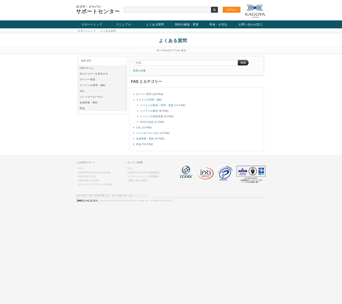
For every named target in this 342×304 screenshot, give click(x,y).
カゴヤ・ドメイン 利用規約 (143, 176)
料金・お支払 (218, 24)
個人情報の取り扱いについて (128, 195)
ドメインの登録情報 (151, 116)
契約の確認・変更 (187, 24)
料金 (82, 108)
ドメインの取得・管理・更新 (157, 105)
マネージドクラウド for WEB (95, 184)
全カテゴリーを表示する (94, 73)
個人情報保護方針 (99, 195)
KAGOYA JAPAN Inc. (138, 200)
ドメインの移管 (149, 110)
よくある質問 (155, 24)
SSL (82, 90)
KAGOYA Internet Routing (94, 172)
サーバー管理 (87, 79)
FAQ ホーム (86, 67)
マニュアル (123, 24)
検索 (243, 62)
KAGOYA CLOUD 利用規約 (143, 172)
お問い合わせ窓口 (250, 24)
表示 (183, 50)
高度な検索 (139, 70)
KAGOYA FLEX (87, 176)
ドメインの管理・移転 (92, 85)
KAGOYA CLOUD (88, 180)
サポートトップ (92, 24)
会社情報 (81, 195)
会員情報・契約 (89, 102)
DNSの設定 (147, 121)
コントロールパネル (91, 96)
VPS (80, 168)
